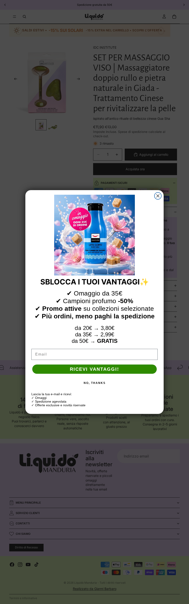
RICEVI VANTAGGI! (94, 369)
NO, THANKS (95, 383)
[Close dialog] (157, 195)
